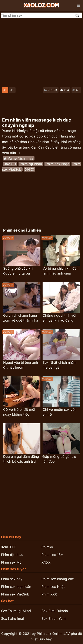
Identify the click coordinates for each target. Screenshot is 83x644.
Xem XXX (8, 547)
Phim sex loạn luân (16, 586)
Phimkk (47, 547)
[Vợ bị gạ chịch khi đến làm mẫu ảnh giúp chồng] (61, 250)
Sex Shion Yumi (54, 618)
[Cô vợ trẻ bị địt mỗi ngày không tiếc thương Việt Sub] (22, 391)
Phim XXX (49, 594)
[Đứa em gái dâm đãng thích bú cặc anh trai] (22, 438)
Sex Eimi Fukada (55, 611)
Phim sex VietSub (15, 594)
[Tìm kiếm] (78, 15)
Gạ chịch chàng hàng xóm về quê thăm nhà (20, 317)
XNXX (29, 169)
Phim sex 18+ (52, 554)
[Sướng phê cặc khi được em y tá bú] (22, 250)
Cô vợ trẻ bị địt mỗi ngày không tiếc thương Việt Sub (19, 412)
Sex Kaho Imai (12, 618)
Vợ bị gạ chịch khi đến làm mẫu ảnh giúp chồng (60, 271)
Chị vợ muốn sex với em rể (59, 411)
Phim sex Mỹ (11, 562)
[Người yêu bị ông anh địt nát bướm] (22, 344)
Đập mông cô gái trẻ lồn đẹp (59, 459)
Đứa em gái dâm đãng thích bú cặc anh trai (21, 459)
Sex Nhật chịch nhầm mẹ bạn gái (60, 364)
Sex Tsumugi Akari (16, 611)
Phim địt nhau (31, 164)
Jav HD (10, 164)
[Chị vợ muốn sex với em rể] (61, 391)
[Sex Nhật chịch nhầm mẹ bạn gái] (61, 344)
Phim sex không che (58, 579)
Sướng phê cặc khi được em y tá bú (18, 270)
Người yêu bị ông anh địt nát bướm (20, 364)
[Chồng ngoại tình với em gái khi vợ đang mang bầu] (61, 297)
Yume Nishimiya (20, 158)
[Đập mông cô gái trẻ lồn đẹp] (61, 438)
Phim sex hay (11, 579)
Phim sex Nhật (57, 164)
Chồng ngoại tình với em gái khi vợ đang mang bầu (59, 318)
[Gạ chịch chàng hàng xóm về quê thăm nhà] (22, 297)
